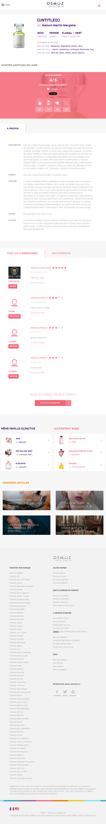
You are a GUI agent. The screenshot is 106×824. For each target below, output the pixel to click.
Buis (80, 46)
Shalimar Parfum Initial (81, 451)
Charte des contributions (63, 647)
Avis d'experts (61, 253)
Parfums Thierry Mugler (19, 765)
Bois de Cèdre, (58, 52)
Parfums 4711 (15, 576)
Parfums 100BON (16, 573)
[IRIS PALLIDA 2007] (8, 452)
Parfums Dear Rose (17, 642)
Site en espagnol (60, 669)
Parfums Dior (15, 649)
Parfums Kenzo (16, 695)
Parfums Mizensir (17, 715)
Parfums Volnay (16, 775)
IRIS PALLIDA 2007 (24, 451)
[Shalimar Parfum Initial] (61, 452)
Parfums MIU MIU (17, 712)
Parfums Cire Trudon (18, 632)
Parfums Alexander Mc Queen (22, 586)
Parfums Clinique (16, 636)
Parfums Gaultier (16, 669)
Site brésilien (58, 666)
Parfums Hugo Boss (18, 682)
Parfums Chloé (15, 629)
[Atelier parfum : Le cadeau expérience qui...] (79, 525)
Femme (54, 33)
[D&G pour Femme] (61, 440)
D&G (74, 442)
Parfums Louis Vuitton (19, 702)
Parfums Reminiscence (19, 752)
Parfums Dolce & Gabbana (20, 652)
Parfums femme (59, 573)
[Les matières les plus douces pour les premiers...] (26, 525)
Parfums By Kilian (17, 616)
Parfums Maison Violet (19, 705)
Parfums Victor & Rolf (18, 771)
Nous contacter (59, 621)
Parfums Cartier (16, 622)
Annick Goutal (78, 467)
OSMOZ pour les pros (61, 625)
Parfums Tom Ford (17, 768)
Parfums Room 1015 (17, 758)
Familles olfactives (60, 602)
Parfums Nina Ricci (17, 725)
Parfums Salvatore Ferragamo (22, 762)
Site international (60, 660)
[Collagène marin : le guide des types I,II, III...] (79, 500)
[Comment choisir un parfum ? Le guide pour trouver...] (26, 500)
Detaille (22, 442)
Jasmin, (55, 49)
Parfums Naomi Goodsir (19, 718)
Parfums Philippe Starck (19, 745)
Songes (73, 463)
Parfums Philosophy (18, 748)
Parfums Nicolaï (16, 722)
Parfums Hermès (16, 679)
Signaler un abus (37, 282)
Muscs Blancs (78, 52)
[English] (17, 809)
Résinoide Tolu (87, 49)
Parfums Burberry (17, 613)
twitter (65, 695)
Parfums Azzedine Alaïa (19, 599)
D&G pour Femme (77, 439)
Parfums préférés (60, 583)
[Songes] (61, 465)
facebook (57, 695)
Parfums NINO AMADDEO (20, 728)
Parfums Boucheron (18, 606)
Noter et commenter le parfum (53, 84)
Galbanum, (55, 46)
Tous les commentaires (22, 253)
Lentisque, (75, 49)
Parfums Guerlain (17, 675)
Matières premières (61, 599)
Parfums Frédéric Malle (19, 662)
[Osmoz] (55, 5)
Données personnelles (62, 644)
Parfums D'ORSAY (17, 639)
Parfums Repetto (16, 755)
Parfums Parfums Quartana (21, 742)
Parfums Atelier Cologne (19, 596)
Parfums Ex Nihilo (17, 659)
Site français (58, 663)
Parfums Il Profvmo (17, 685)
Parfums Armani (16, 589)
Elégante (20, 463)
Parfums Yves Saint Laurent (21, 778)
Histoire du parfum (60, 595)
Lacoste (22, 467)
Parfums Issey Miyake (18, 689)
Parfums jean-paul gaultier (20, 692)
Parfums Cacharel (17, 619)
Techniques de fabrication (63, 605)
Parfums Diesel (16, 646)
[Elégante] (8, 465)
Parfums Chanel (16, 626)
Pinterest (73, 695)
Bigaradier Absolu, (69, 46)
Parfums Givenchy (17, 672)
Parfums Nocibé (16, 735)
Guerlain (76, 454)
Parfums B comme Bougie (20, 603)
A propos (12, 128)
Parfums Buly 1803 (17, 609)
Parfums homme (59, 576)
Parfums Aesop (16, 583)
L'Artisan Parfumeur (26, 454)
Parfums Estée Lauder (19, 656)
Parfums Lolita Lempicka (19, 699)
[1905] (8, 440)
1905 (18, 439)
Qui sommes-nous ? (61, 618)
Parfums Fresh (15, 666)
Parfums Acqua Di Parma (20, 579)
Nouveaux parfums (60, 579)
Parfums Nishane (17, 732)
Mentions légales (60, 637)
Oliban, (68, 52)
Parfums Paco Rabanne (19, 738)
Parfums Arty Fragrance (19, 593)
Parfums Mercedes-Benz (19, 708)
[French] (12, 809)
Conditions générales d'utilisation (66, 640)
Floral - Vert (72, 33)
